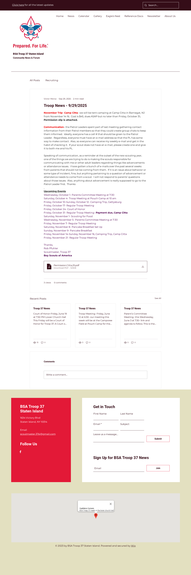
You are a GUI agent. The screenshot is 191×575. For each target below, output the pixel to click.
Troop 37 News (41, 308)
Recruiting (51, 80)
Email (96, 424)
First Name (100, 414)
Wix (133, 545)
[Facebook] (20, 452)
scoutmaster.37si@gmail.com (38, 434)
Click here (18, 4)
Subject (124, 424)
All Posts (35, 80)
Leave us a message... (105, 434)
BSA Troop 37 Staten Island (28, 53)
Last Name (126, 414)
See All (158, 298)
